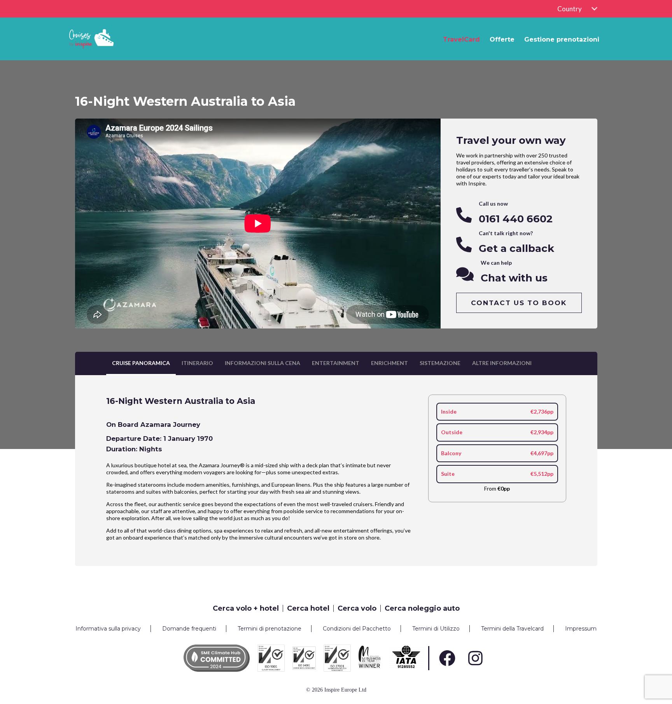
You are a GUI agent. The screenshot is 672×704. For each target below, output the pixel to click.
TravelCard (461, 40)
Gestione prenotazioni (561, 40)
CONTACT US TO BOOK (519, 303)
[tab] (141, 363)
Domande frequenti (189, 628)
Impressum (581, 628)
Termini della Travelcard (512, 628)
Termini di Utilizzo (436, 628)
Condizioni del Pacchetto (357, 628)
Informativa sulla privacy (108, 628)
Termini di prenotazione (269, 628)
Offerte (502, 40)
